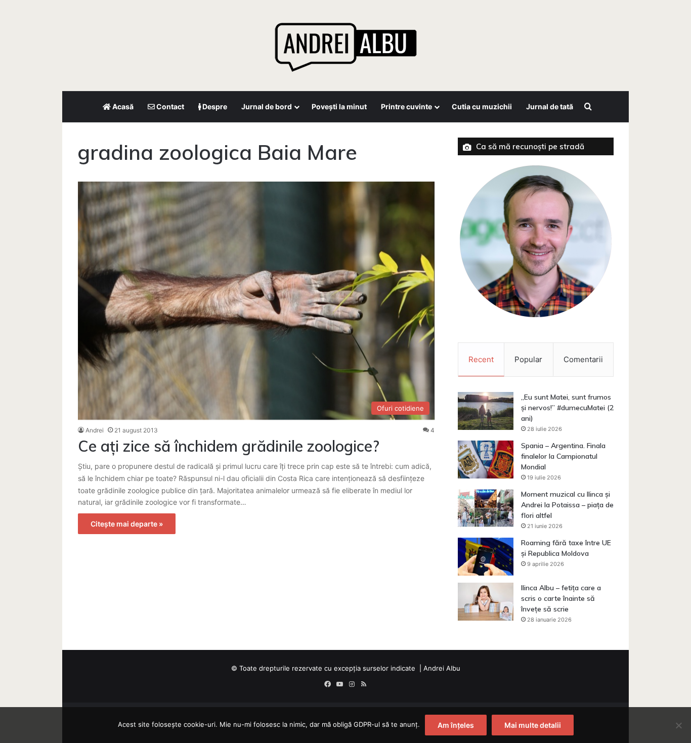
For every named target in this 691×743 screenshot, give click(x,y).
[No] (678, 725)
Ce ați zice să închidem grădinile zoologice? (228, 446)
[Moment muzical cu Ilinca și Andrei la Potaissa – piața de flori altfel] (485, 508)
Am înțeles (456, 725)
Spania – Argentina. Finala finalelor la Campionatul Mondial (563, 456)
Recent (481, 359)
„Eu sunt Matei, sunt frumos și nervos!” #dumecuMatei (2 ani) (567, 407)
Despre (214, 106)
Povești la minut (339, 106)
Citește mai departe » (127, 523)
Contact (169, 106)
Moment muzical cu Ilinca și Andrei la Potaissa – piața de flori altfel (567, 505)
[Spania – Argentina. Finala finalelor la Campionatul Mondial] (485, 459)
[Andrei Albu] (345, 43)
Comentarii (583, 359)
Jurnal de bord (266, 106)
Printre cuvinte (406, 106)
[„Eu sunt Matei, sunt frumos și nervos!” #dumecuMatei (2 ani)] (485, 411)
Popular (528, 359)
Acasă (122, 106)
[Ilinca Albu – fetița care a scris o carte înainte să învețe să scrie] (485, 602)
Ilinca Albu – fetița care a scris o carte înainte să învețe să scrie (561, 598)
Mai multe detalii (532, 725)
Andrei (94, 430)
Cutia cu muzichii (482, 106)
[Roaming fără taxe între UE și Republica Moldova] (485, 557)
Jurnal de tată (549, 106)
